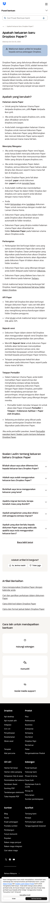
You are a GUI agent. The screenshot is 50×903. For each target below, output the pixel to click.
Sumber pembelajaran (34, 799)
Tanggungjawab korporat (35, 826)
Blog (6, 814)
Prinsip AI (29, 791)
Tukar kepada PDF (11, 796)
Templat (7, 749)
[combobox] (25, 18)
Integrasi (7, 725)
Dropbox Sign (30, 741)
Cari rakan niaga (11, 850)
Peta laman (29, 795)
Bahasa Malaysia (10, 873)
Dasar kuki (29, 780)
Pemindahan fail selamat (14, 780)
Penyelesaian (9, 733)
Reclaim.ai (29, 745)
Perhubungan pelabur (34, 822)
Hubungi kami (31, 772)
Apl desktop (9, 717)
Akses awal (8, 741)
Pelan (27, 749)
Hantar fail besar (11, 768)
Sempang (29, 733)
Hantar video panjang (13, 772)
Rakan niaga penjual (12, 842)
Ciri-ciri (7, 729)
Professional (30, 721)
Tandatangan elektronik (14, 792)
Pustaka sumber (10, 826)
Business (28, 725)
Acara (6, 818)
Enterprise (29, 729)
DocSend (29, 737)
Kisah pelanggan (11, 822)
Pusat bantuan (8, 10)
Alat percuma (9, 753)
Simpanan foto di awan (13, 776)
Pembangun (9, 830)
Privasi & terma (31, 776)
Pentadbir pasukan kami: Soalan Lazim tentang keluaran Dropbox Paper (23, 434)
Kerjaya (28, 818)
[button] (5, 18)
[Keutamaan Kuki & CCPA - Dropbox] (25, 889)
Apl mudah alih (10, 721)
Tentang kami (30, 814)
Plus (27, 717)
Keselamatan (9, 737)
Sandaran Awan (10, 784)
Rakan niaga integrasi (13, 846)
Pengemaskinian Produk (35, 753)
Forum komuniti (10, 834)
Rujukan (7, 838)
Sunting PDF (9, 788)
